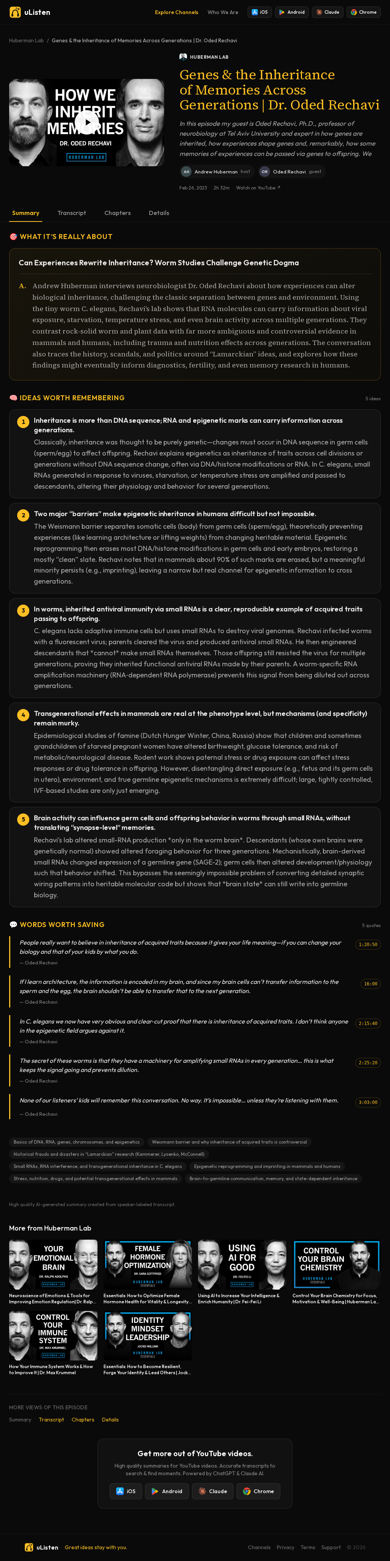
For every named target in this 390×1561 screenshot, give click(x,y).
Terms (307, 1547)
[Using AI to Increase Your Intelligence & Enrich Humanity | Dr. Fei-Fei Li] (242, 1272)
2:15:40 (368, 1023)
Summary (25, 213)
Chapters (117, 213)
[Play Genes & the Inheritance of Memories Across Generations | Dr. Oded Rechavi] (86, 122)
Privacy (285, 1547)
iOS (264, 12)
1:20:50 (368, 944)
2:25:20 (368, 1062)
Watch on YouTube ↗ (258, 188)
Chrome (368, 12)
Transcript (72, 213)
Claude (331, 12)
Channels (259, 1547)
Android (296, 12)
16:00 (370, 984)
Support (331, 1547)
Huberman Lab (26, 40)
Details (159, 213)
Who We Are (223, 12)
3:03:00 (368, 1102)
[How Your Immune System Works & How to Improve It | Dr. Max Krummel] (53, 1343)
